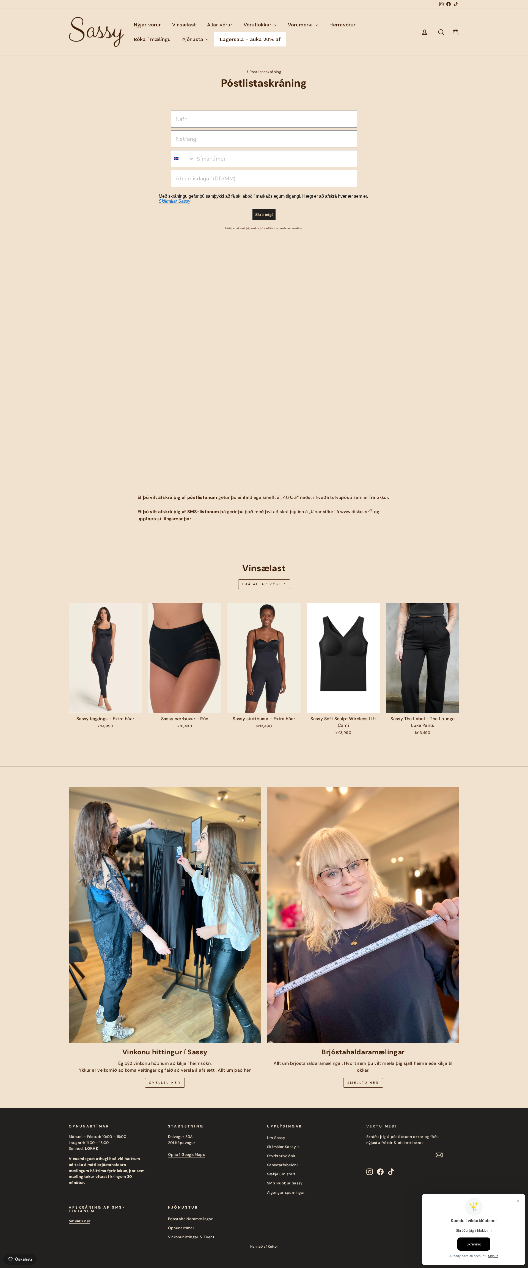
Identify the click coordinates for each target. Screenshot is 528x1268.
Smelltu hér (165, 1082)
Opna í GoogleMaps (186, 1154)
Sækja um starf (281, 1174)
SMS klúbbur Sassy (285, 1183)
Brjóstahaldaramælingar (190, 1219)
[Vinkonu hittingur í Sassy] (165, 915)
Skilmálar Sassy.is (283, 1147)
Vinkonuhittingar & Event (191, 1237)
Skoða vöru (105, 707)
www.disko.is (353, 512)
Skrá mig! (264, 214)
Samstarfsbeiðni (282, 1165)
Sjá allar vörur (264, 584)
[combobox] (182, 158)
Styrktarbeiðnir (281, 1156)
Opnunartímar (181, 1228)
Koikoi (272, 1246)
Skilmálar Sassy (174, 201)
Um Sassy (276, 1137)
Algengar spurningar (286, 1192)
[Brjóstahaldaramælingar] (363, 915)
